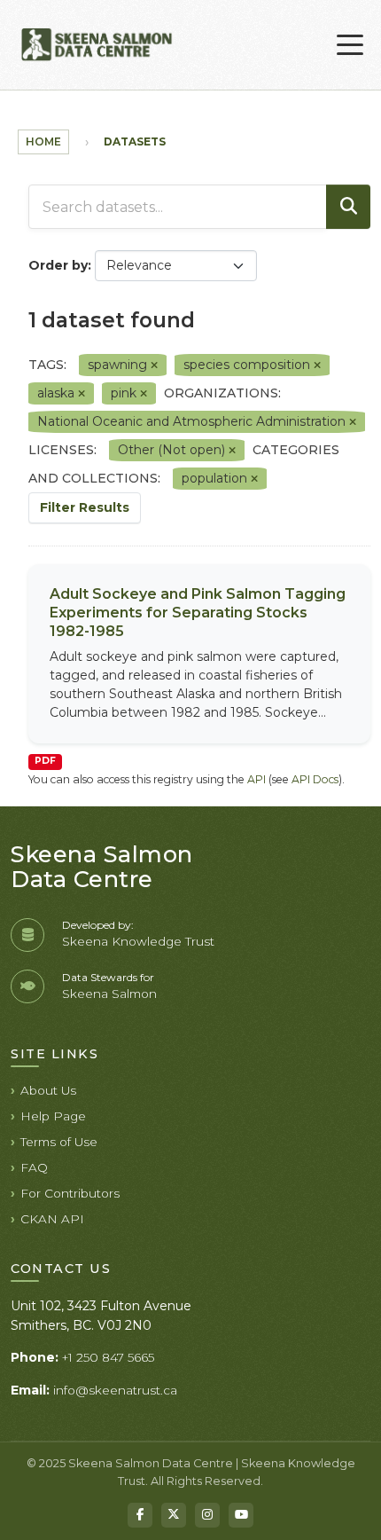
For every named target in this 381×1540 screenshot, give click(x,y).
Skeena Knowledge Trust (138, 941)
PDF (45, 760)
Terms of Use (58, 1142)
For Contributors (70, 1193)
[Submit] (348, 207)
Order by (58, 265)
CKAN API (52, 1219)
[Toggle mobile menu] (350, 45)
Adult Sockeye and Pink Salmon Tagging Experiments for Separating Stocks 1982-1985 (198, 612)
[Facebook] (140, 1515)
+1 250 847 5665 (108, 1357)
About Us (48, 1090)
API (256, 779)
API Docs (315, 779)
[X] (173, 1515)
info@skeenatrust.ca (115, 1390)
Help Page (53, 1116)
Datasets (135, 141)
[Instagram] (207, 1515)
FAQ (34, 1167)
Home (43, 141)
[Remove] (154, 365)
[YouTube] (241, 1515)
